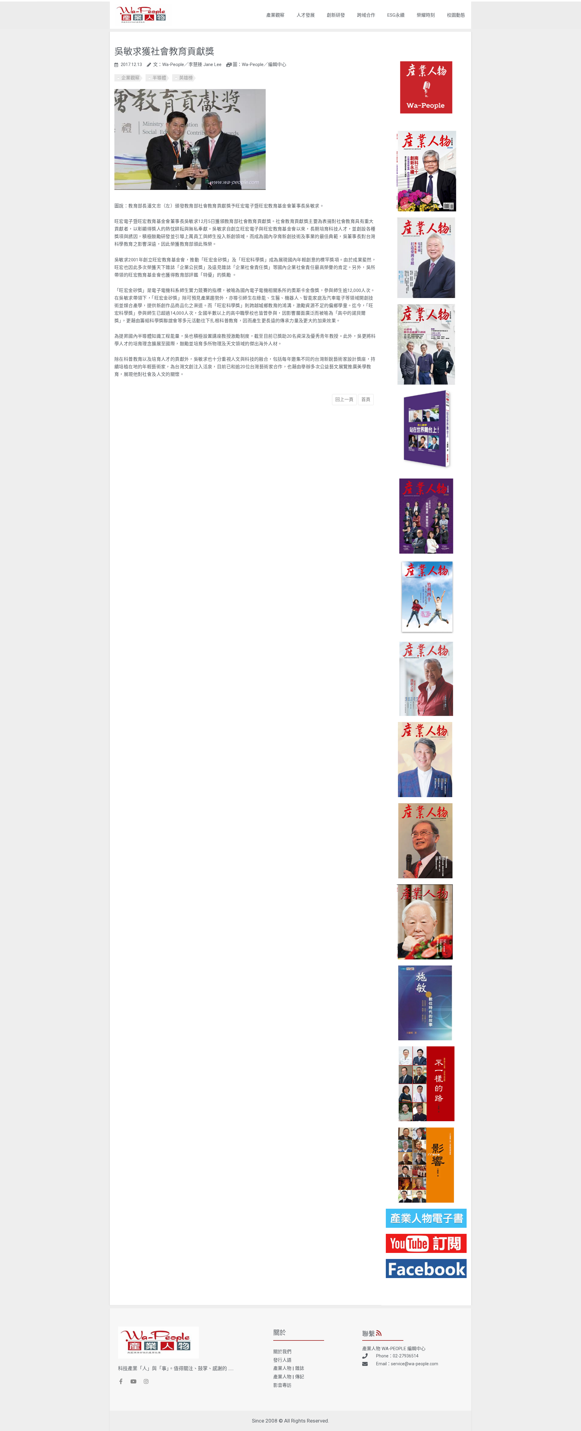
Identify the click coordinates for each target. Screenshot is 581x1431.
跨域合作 (366, 15)
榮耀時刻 (426, 15)
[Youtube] (133, 1381)
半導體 (159, 78)
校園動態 (456, 15)
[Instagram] (146, 1381)
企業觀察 (130, 78)
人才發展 (306, 15)
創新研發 (336, 15)
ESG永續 (396, 15)
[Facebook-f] (120, 1381)
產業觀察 (275, 15)
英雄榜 (186, 78)
